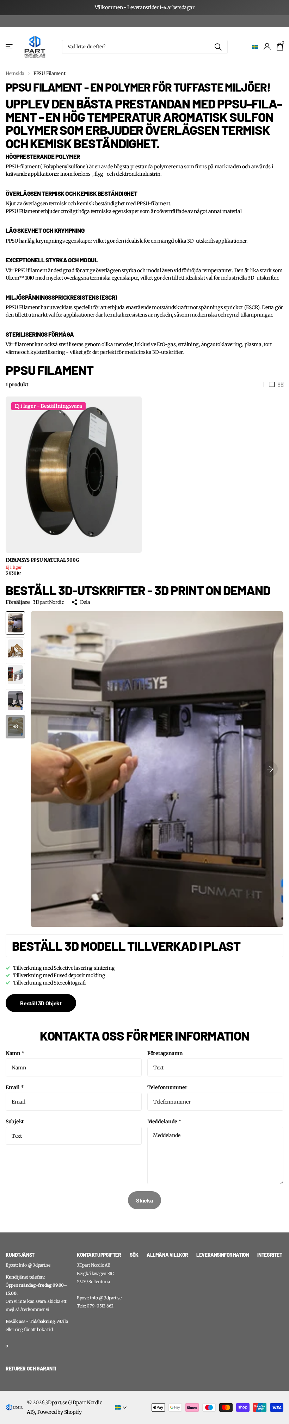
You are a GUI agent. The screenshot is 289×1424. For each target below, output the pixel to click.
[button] (270, 769)
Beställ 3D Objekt (41, 1003)
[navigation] (15, 623)
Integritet (269, 1255)
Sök (134, 1255)
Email (15, 1087)
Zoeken (218, 47)
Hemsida (15, 73)
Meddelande (164, 1121)
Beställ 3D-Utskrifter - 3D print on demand (138, 590)
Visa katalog (10, 46)
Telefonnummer (167, 1087)
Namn (15, 1053)
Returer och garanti (31, 1369)
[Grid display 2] (280, 384)
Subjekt (15, 1121)
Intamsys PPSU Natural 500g (42, 560)
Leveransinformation (222, 1255)
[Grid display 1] (272, 384)
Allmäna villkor (167, 1255)
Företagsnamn (165, 1053)
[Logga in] (267, 47)
